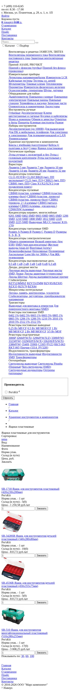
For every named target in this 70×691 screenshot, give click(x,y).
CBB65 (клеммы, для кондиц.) (38, 206)
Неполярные (40, 251)
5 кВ (38, 263)
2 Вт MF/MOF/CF (35, 331)
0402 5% (25, 315)
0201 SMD (15, 215)
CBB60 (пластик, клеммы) (25, 193)
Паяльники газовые (41, 96)
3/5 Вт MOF (54, 331)
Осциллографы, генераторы (26, 90)
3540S (25, 344)
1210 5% (46, 318)
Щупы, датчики (53, 90)
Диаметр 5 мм (17, 167)
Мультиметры (17, 83)
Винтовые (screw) (41, 247)
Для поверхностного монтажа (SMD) (33, 307)
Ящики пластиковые (50, 148)
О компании (9, 25)
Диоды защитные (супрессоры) (43, 273)
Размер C (37, 231)
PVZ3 (49, 344)
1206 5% (36, 318)
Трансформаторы (26, 357)
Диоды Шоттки (18, 276)
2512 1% (25, 321)
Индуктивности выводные (25, 354)
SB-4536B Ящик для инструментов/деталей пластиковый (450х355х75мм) (28, 584)
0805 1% (57, 315)
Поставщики (9, 35)
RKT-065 (14, 347)
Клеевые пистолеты (42, 122)
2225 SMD (22, 222)
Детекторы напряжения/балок (27, 77)
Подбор (24, 45)
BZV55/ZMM (35, 283)
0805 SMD (55, 215)
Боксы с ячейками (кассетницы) (28, 144)
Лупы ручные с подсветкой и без (29, 154)
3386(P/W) (15, 344)
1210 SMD (22, 218)
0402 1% (14, 315)
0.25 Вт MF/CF (18, 328)
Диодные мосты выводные (25, 270)
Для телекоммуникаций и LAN (46, 135)
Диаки (20, 273)
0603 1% (36, 315)
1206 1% (25, 318)
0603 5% (46, 315)
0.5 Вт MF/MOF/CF (39, 328)
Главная (6, 665)
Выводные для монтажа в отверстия (31, 305)
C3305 (42, 344)
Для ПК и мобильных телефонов (29, 132)
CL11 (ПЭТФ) (17, 177)
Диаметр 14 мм (18, 170)
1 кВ (20, 263)
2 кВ (26, 263)
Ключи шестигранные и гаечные (30, 114)
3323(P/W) (15, 341)
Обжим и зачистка (42, 119)
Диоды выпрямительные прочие (48, 276)
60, (27, 656)
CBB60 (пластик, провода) (43, 196)
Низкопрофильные (20, 251)
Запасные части (57, 103)
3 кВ (32, 263)
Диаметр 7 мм (34, 167)
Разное (59, 122)
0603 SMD (42, 215)
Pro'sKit (14, 392)
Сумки (33, 148)
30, (23, 656)
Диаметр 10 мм (53, 167)
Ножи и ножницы (20, 119)
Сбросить (8, 398)
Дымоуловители (18, 96)
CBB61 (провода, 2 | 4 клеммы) (33, 201)
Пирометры (16, 87)
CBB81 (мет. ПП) (19, 183)
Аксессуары (52, 106)
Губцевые (14, 112)
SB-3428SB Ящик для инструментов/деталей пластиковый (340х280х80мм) (28, 537)
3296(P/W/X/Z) (42, 337)
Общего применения (21, 241)
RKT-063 (59, 344)
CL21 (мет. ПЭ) (34, 180)
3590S (33, 344)
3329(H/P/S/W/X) (32, 341)
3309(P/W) (57, 337)
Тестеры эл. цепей (44, 80)
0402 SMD (28, 215)
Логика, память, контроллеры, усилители (34, 292)
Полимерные (56, 251)
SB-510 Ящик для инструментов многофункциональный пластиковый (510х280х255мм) (24, 633)
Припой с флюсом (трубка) (25, 67)
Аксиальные (16, 254)
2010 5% (14, 321)
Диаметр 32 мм (56, 170)
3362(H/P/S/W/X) (53, 341)
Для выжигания (54, 128)
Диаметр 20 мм (37, 170)
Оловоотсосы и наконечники (26, 106)
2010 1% (57, 318)
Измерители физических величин (44, 87)
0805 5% (14, 318)
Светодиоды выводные (23, 363)
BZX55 (13, 286)
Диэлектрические (32, 112)
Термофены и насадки (33, 103)
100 (32, 656)
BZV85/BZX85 (53, 283)
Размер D (49, 231)
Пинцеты (23, 122)
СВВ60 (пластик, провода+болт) (28, 199)
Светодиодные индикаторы (26, 370)
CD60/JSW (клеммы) (21, 209)
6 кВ (45, 263)
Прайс (5, 31)
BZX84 (32, 286)
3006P (12, 337)
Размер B (26, 231)
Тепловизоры (54, 83)
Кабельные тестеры (20, 80)
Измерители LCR (56, 77)
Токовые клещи (35, 83)
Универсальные (18, 138)
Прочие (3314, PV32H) (34, 347)
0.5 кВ (12, 263)
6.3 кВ (52, 263)
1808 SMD (35, 218)
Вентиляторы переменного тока (28, 54)
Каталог (6, 28)
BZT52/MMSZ (17, 283)
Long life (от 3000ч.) (37, 254)
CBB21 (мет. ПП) (54, 180)
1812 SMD (49, 218)
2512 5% (36, 321)
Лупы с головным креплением (34, 156)
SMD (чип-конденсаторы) (31, 244)
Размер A (14, 231)
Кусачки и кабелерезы (53, 116)
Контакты (7, 38)
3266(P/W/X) (24, 337)
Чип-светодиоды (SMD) (36, 366)
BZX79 (22, 286)
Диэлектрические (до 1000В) (26, 128)
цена (4, 439)
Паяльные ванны (37, 99)
